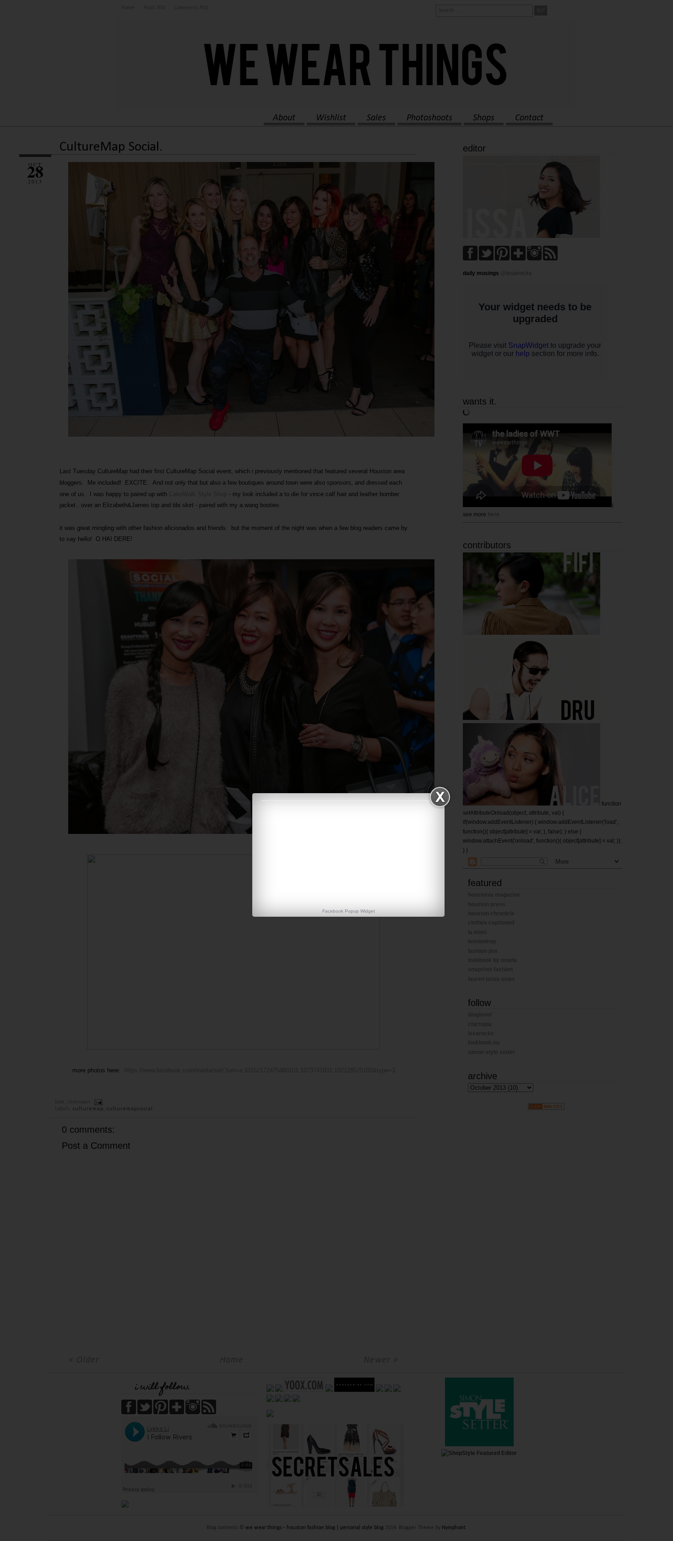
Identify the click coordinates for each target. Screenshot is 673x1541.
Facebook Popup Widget (348, 911)
